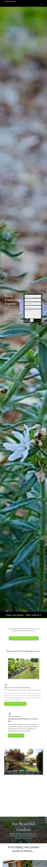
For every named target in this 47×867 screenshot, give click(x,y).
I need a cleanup (16, 735)
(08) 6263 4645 (9, 1)
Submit (38, 320)
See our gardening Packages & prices (23, 638)
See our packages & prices (15, 703)
